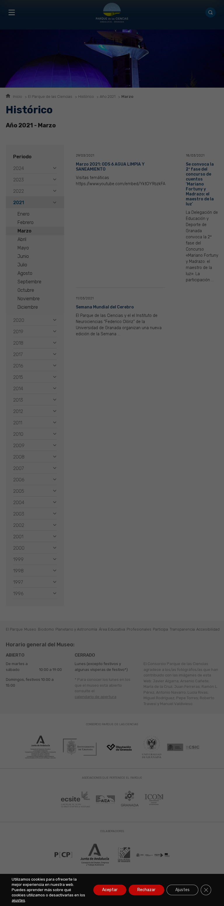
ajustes (18, 900)
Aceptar (110, 889)
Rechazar (146, 889)
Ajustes (182, 889)
